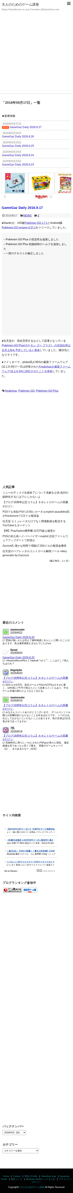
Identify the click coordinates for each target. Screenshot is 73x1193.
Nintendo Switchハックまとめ (40, 1179)
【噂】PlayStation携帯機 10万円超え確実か (29, 530)
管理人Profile (30, 1176)
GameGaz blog (48, 1176)
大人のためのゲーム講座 (20, 4)
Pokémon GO (26, 390)
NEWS (27, 215)
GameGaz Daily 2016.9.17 (22, 208)
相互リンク (16, 1179)
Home (6, 1176)
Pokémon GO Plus (47, 390)
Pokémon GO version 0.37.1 (19, 227)
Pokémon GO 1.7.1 (36, 222)
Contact (17, 1176)
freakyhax (11, 390)
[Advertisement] (36, 55)
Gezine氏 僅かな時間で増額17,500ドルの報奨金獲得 (34, 545)
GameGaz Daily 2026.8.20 (18, 637)
